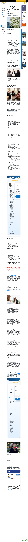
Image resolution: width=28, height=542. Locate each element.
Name (16, 386)
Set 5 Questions (4, 23)
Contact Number (17, 191)
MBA (11, 28)
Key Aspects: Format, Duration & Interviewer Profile (3, 10)
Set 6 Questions (4, 25)
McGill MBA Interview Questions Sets (3, 13)
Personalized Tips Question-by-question (3, 31)
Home (7, 28)
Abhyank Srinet (10, 15)
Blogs (9, 28)
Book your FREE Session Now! (24, 24)
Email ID (16, 390)
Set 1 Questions (4, 16)
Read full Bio (12, 489)
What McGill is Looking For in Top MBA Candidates (3, 28)
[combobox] (16, 193)
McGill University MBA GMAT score (15, 275)
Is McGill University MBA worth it (12, 458)
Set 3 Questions (4, 20)
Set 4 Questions (4, 21)
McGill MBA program (12, 111)
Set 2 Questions (4, 18)
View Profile (17, 474)
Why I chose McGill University (4, 34)
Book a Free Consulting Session (20, 196)
